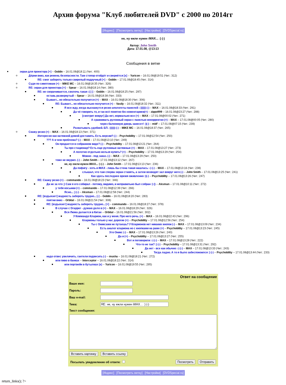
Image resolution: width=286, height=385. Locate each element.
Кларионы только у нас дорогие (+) (105, 220)
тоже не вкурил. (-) (67, 160)
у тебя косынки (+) (67, 188)
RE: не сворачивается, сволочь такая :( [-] (65, 91)
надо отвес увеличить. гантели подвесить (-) (76, 256)
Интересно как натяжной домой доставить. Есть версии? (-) (77, 135)
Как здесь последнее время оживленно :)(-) (120, 176)
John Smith (148, 45)
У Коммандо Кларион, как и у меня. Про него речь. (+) (108, 216)
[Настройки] (153, 30)
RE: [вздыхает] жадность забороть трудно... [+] (78, 204)
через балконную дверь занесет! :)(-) (124, 123)
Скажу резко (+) (39, 131)
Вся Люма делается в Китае (83, 212)
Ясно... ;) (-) (71, 192)
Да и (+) (123, 236)
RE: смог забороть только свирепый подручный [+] (71, 79)
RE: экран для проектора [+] (47, 87)
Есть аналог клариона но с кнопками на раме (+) (132, 228)
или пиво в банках (67, 260)
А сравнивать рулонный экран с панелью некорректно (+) (129, 119)
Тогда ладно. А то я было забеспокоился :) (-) (184, 252)
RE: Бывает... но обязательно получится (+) (84, 103)
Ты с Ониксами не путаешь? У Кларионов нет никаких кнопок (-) (133, 224)
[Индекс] (108, 30)
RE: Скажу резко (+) (50, 180)
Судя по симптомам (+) (44, 83)
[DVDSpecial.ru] (173, 30)
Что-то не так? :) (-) (148, 244)
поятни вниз (54, 200)
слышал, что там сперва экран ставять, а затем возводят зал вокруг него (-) (132, 172)
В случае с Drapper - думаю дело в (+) (80, 208)
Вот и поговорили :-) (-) (142, 240)
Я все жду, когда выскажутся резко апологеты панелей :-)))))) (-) (106, 107)
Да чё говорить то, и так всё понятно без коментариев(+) (110, 111)
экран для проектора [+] (35, 71)
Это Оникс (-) (117, 232)
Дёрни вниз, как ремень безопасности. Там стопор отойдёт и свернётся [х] (78, 75)
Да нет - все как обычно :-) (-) (164, 248)
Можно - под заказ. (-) (96, 156)
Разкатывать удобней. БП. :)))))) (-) (96, 127)
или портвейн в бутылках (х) (83, 264)
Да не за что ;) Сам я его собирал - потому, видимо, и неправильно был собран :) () (101, 184)
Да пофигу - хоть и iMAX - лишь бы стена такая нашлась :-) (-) (114, 168)
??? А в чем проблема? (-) (63, 140)
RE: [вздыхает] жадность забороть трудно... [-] (69, 196)
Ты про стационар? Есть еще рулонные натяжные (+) (99, 148)
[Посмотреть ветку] (129, 30)
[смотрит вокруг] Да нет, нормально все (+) (110, 115)
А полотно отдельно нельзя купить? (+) (99, 152)
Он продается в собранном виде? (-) (79, 144)
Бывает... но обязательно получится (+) (72, 99)
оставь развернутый (60, 95)
